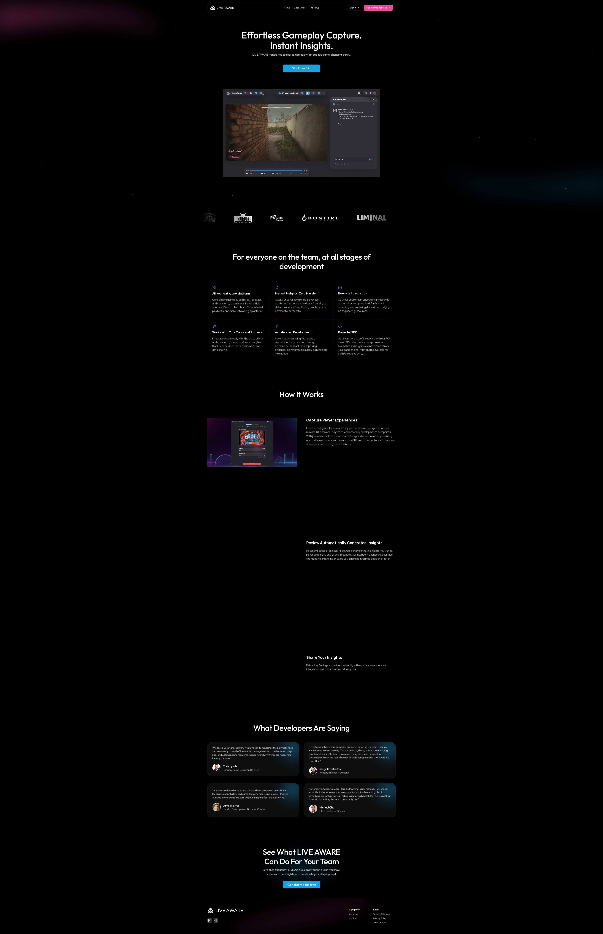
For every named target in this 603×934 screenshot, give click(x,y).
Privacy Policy (379, 918)
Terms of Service (381, 914)
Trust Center (379, 922)
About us (353, 914)
